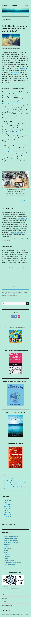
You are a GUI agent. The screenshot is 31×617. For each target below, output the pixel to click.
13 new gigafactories (21, 218)
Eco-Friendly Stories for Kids (15, 327)
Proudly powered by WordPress (20, 614)
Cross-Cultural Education (11, 540)
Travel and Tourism (9, 564)
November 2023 (8, 504)
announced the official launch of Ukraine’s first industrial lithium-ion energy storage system (15, 104)
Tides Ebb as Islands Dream (15, 412)
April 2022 (7, 512)
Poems (6, 558)
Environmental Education (11, 542)
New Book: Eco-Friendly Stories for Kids (15, 482)
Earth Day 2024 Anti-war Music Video (14, 480)
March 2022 (7, 514)
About (3, 594)
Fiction (6, 546)
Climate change (21, 292)
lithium (22, 293)
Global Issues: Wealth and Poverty (15, 381)
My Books (6, 554)
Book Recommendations (11, 536)
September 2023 (8, 508)
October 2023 (7, 506)
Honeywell (11, 110)
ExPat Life (7, 544)
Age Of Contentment (15, 444)
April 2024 (7, 502)
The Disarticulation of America (12, 562)
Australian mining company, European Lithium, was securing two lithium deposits (14, 152)
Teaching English (9, 560)
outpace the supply (16, 232)
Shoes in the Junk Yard (10, 484)
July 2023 (6, 510)
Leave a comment (13, 295)
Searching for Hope (9, 478)
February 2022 (8, 516)
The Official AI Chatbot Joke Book (15, 350)
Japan (5, 552)
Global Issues (14, 292)
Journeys (4, 601)
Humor (6, 550)
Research (4, 598)
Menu (26, 5)
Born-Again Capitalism (10, 538)
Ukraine (7, 295)
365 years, (17, 228)
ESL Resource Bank (15, 572)
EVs (6, 293)
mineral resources (14, 72)
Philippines (7, 556)
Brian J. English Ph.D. (10, 5)
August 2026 (7, 500)
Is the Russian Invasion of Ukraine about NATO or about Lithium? (14, 29)
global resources (17, 293)
